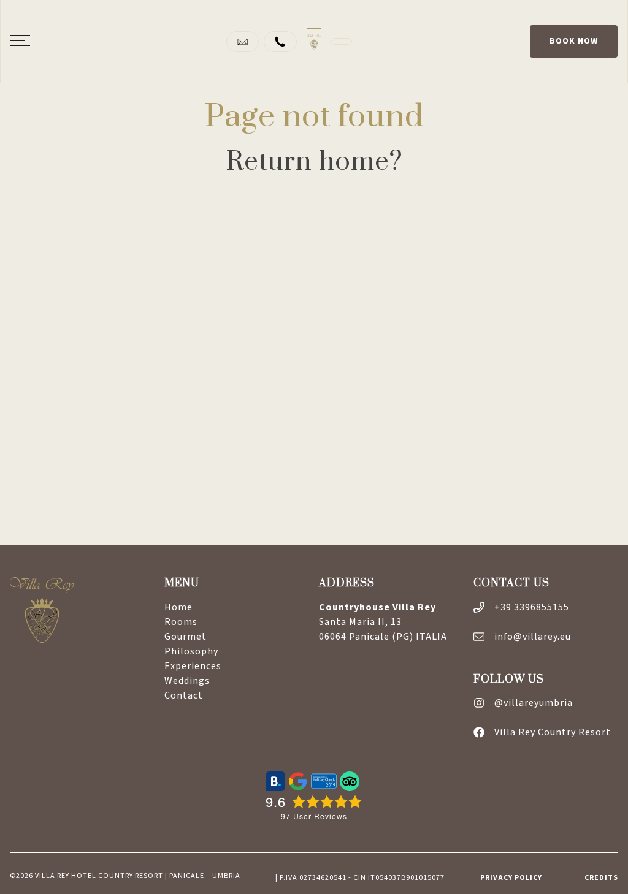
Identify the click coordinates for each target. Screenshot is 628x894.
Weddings (187, 681)
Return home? (314, 161)
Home (178, 607)
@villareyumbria (533, 703)
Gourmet (185, 636)
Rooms (180, 622)
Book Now (574, 41)
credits (601, 878)
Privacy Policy (511, 878)
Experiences (192, 666)
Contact (183, 695)
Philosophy (191, 651)
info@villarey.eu (532, 636)
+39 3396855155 (531, 607)
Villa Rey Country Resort (552, 732)
